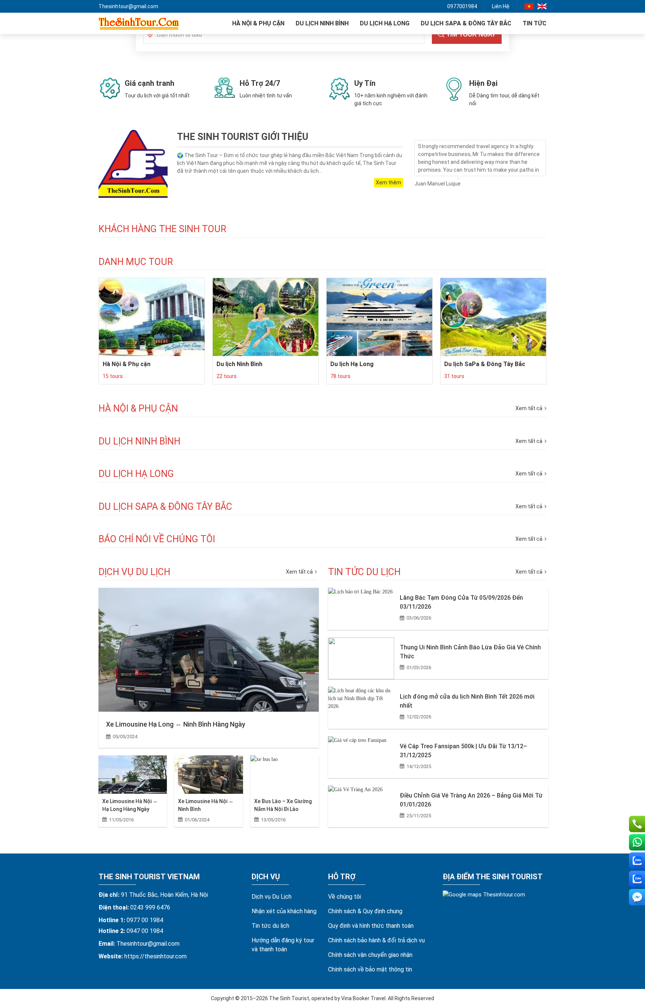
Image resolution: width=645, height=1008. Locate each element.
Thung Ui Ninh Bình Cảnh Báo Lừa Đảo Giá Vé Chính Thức (470, 652)
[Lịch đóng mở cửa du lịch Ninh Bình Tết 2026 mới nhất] (361, 707)
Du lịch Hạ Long (384, 23)
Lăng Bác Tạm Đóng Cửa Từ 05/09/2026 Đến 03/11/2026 (461, 602)
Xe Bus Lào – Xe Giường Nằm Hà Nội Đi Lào (283, 805)
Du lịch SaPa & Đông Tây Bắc (466, 23)
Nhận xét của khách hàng (284, 911)
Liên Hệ (501, 6)
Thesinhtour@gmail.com (128, 6)
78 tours (340, 376)
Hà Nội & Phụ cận (258, 23)
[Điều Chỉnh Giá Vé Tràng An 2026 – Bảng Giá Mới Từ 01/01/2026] (361, 806)
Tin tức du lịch (270, 925)
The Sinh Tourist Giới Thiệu (242, 136)
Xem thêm (388, 182)
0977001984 (462, 6)
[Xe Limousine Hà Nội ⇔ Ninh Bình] (208, 774)
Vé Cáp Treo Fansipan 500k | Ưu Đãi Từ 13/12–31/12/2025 (463, 751)
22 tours (226, 376)
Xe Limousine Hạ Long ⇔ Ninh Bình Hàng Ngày (175, 724)
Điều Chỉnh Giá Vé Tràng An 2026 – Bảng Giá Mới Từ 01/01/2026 (471, 800)
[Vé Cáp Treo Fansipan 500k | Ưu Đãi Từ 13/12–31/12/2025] (361, 757)
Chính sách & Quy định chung (365, 911)
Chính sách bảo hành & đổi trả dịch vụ (376, 940)
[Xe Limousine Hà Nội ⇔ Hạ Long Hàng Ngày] (133, 774)
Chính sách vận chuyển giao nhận (370, 954)
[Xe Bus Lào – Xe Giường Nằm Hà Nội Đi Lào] (284, 774)
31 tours (454, 376)
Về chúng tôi (344, 896)
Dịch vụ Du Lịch (272, 896)
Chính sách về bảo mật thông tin (370, 969)
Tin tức (534, 23)
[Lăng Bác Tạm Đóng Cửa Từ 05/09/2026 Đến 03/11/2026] (361, 609)
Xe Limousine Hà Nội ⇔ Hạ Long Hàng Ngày (130, 805)
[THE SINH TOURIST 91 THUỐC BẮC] (139, 23)
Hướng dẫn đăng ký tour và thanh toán (283, 945)
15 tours (113, 376)
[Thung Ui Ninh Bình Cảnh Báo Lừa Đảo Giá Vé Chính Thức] (361, 658)
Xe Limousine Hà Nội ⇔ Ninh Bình (206, 805)
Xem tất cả (300, 572)
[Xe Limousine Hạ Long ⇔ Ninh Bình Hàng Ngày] (209, 650)
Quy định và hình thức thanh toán (371, 925)
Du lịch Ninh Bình (322, 23)
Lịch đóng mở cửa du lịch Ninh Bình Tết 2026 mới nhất (467, 701)
